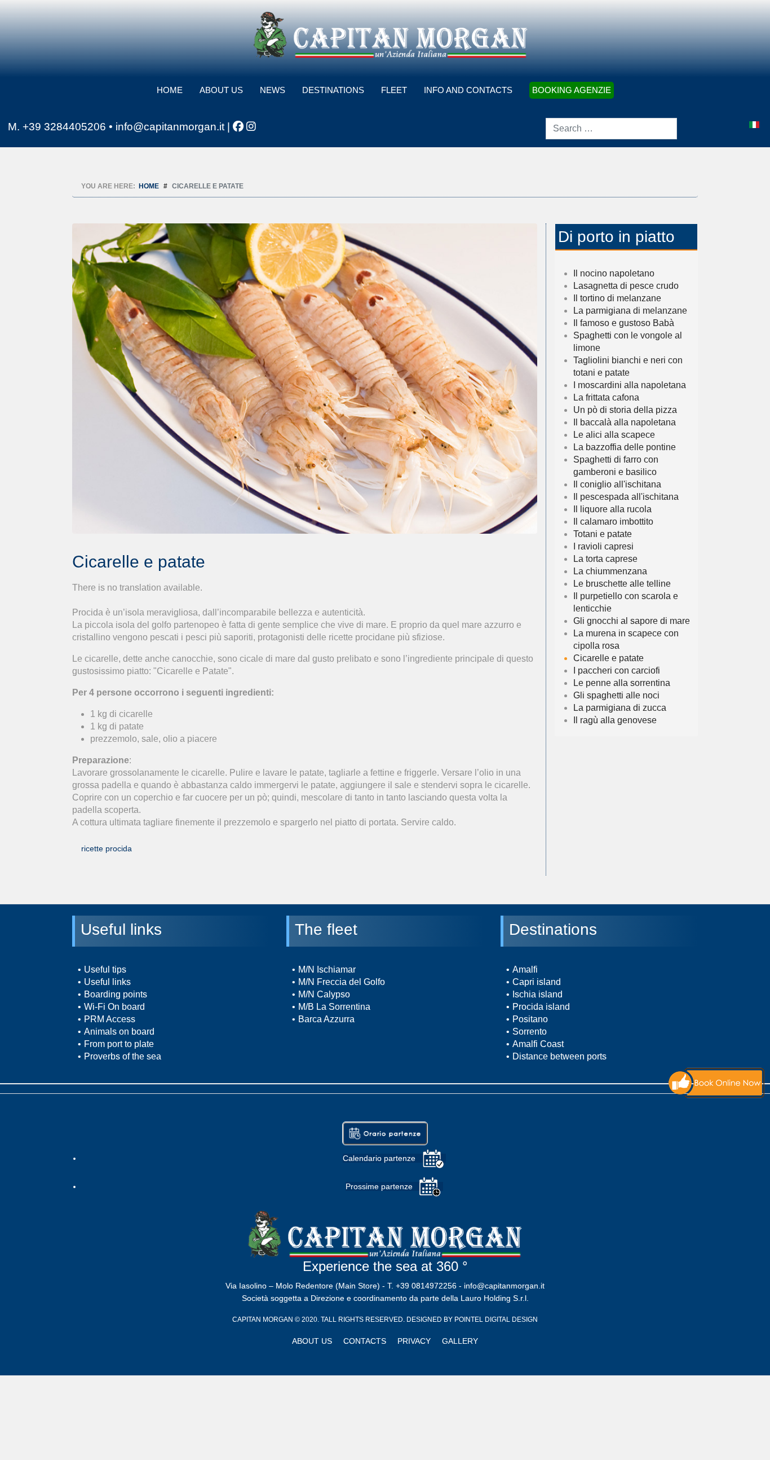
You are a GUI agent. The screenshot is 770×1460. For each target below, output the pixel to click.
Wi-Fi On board (114, 1007)
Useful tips (105, 969)
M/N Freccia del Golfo (341, 982)
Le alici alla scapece (614, 434)
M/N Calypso (324, 994)
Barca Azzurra (326, 1019)
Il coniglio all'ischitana (617, 484)
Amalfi (525, 969)
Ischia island (537, 994)
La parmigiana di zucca (619, 708)
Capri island (536, 982)
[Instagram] (251, 126)
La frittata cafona (606, 397)
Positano (530, 1019)
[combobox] (611, 128)
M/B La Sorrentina (334, 1007)
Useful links (107, 982)
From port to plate (119, 1044)
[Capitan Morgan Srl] (391, 34)
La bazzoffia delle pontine (624, 447)
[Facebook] (238, 126)
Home (170, 90)
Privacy (414, 1340)
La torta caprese (605, 559)
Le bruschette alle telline (622, 583)
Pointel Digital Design (496, 1319)
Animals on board (119, 1031)
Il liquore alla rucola (612, 509)
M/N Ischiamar (327, 969)
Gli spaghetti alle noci (616, 695)
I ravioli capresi (603, 546)
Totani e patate (602, 534)
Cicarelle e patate (608, 658)
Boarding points (115, 994)
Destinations (333, 90)
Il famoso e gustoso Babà (623, 323)
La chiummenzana (610, 571)
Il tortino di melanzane (617, 298)
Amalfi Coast (538, 1044)
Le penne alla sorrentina (621, 683)
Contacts (364, 1340)
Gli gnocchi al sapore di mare (631, 621)
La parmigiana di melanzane (630, 310)
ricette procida (106, 848)
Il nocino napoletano (613, 273)
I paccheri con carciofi (616, 670)
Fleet (394, 90)
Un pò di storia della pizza (625, 410)
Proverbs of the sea (122, 1056)
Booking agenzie (571, 90)
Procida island (541, 1007)
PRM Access (109, 1019)
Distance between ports (559, 1056)
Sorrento (529, 1031)
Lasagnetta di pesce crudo (626, 286)
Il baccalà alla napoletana (624, 422)
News (272, 90)
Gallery (460, 1340)
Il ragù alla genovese (615, 720)
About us (221, 90)
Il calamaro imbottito (613, 521)
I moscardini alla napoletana (629, 385)
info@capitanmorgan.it (170, 127)
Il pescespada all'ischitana (626, 497)
